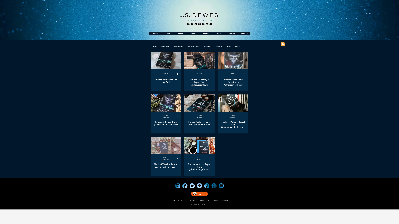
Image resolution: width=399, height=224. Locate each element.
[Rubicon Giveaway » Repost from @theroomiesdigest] (233, 60)
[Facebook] (192, 24)
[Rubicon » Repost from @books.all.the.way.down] (166, 103)
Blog (208, 200)
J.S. (186, 15)
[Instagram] (188, 24)
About (180, 200)
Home (173, 200)
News (194, 200)
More (236, 46)
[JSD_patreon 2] (210, 24)
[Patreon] (221, 185)
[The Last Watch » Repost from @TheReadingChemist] (199, 145)
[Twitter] (196, 24)
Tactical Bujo (207, 46)
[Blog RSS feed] (283, 44)
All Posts (153, 46)
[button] (246, 47)
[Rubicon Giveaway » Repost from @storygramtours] (199, 60)
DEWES (205, 15)
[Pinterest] (199, 24)
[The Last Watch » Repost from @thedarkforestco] (199, 103)
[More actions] (178, 74)
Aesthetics (219, 46)
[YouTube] (214, 185)
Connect (216, 200)
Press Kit (225, 200)
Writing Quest (165, 46)
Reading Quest (178, 46)
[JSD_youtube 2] (207, 24)
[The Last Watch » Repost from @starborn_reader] (166, 145)
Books (187, 200)
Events (229, 46)
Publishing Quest (193, 46)
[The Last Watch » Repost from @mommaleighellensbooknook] (233, 103)
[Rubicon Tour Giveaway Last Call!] (166, 60)
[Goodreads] (203, 24)
